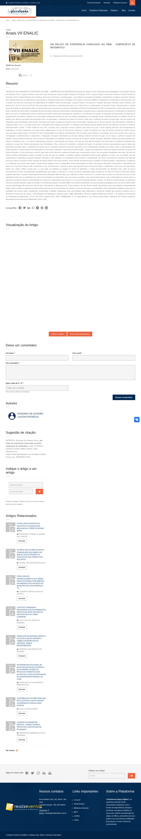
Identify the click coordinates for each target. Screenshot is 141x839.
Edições (114, 10)
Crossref (77, 800)
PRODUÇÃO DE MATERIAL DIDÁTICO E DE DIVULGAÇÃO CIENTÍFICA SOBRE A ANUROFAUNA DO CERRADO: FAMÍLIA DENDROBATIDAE (31, 641)
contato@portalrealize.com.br (55, 813)
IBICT (76, 812)
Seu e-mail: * (77, 353)
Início (84, 10)
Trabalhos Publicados (98, 10)
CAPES (77, 816)
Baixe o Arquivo (58, 334)
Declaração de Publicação (80, 334)
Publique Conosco (120, 3)
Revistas (107, 3)
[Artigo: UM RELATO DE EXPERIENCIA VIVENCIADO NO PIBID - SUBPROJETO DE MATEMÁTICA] (20, 207)
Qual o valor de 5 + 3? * (15, 383)
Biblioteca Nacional (81, 808)
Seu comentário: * (13, 363)
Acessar (21, 541)
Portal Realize (79, 804)
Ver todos (10, 750)
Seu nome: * (10, 353)
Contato (131, 10)
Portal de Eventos (93, 3)
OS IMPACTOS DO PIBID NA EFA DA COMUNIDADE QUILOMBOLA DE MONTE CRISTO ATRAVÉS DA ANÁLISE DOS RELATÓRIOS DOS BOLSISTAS (30, 554)
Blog (124, 10)
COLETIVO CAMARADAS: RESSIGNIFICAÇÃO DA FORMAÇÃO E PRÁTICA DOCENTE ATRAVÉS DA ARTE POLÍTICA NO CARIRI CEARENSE (31, 612)
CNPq (76, 820)
